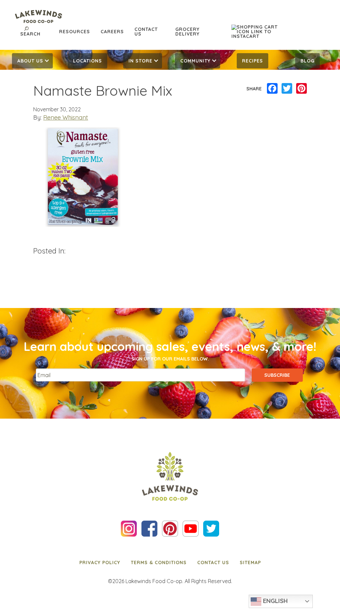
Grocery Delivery (187, 31)
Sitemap (250, 562)
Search (30, 34)
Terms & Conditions (159, 562)
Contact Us (146, 31)
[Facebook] (272, 88)
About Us (30, 61)
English (274, 601)
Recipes (252, 61)
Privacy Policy (99, 562)
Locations (87, 61)
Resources (74, 32)
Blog (307, 61)
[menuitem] (32, 60)
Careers (112, 32)
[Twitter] (287, 88)
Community (195, 61)
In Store (140, 61)
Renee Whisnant (65, 117)
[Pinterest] (301, 88)
